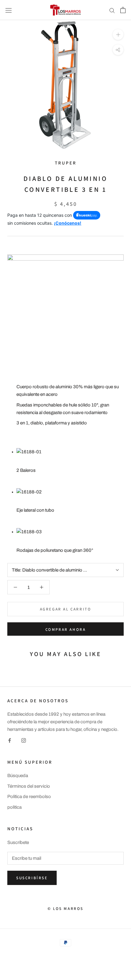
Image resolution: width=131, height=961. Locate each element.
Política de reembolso (29, 796)
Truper (65, 163)
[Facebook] (9, 740)
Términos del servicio (28, 786)
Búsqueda (17, 775)
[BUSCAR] (112, 10)
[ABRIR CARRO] (123, 10)
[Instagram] (23, 740)
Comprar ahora (65, 629)
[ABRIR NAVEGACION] (8, 10)
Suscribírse (32, 877)
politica (14, 807)
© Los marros (65, 908)
